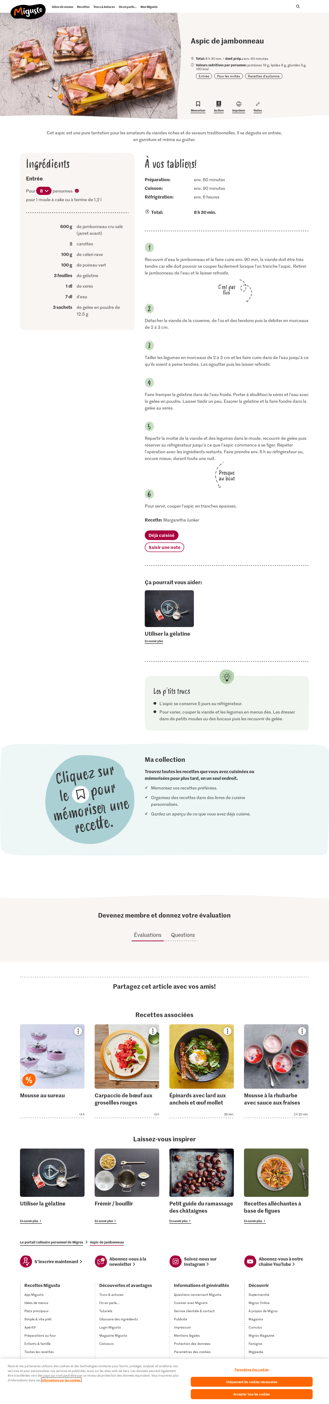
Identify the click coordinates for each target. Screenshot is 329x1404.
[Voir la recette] (52, 1071)
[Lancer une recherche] (298, 6)
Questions (183, 934)
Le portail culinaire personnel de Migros (51, 1242)
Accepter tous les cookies (251, 1394)
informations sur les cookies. (61, 1380)
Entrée (204, 76)
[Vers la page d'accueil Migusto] (28, 7)
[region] (164, 1381)
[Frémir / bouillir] (127, 1186)
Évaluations (147, 934)
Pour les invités (228, 76)
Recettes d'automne (264, 76)
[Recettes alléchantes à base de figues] (276, 1186)
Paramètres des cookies (192, 1352)
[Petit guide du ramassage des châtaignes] (201, 1186)
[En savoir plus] (169, 637)
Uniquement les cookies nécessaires (251, 1381)
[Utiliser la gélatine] (52, 1186)
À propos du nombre (77, 191)
